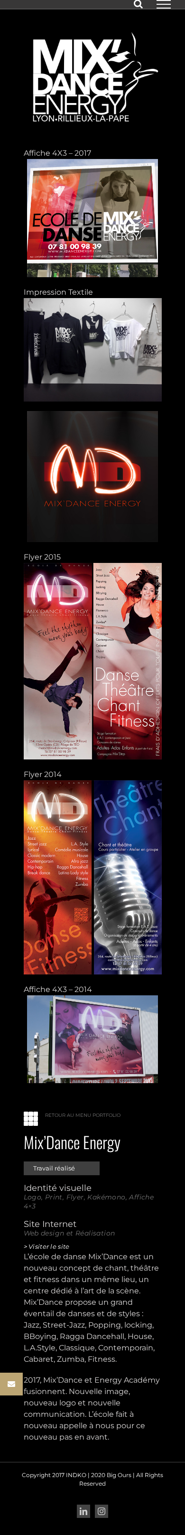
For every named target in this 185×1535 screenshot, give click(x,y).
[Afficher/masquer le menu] (163, 4)
